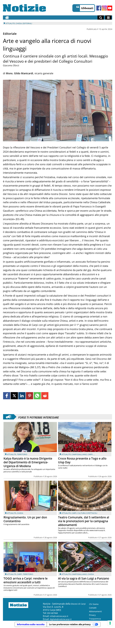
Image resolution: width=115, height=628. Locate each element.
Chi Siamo (93, 604)
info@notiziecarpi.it (59, 616)
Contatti (92, 607)
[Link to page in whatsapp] (37, 395)
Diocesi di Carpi (78, 603)
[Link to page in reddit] (44, 395)
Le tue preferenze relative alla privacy (70, 624)
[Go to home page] (7, 17)
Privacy (92, 615)
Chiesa (20, 513)
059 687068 (52, 613)
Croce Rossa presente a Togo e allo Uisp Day (82, 460)
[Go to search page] (100, 17)
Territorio (22, 454)
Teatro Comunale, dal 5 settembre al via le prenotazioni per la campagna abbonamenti (83, 521)
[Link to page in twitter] (14, 395)
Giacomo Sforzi (11, 65)
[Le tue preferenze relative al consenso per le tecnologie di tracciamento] (110, 623)
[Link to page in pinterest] (29, 395)
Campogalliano (79, 454)
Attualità (11, 454)
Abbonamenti (95, 611)
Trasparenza (95, 618)
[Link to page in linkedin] (22, 395)
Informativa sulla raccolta (30, 624)
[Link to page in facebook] (6, 395)
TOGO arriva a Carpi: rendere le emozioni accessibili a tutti (26, 580)
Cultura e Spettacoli (87, 513)
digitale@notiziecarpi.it (61, 619)
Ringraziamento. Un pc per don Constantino (25, 519)
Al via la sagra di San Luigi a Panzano (83, 578)
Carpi (90, 454)
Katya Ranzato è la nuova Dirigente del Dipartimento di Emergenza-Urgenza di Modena (28, 462)
